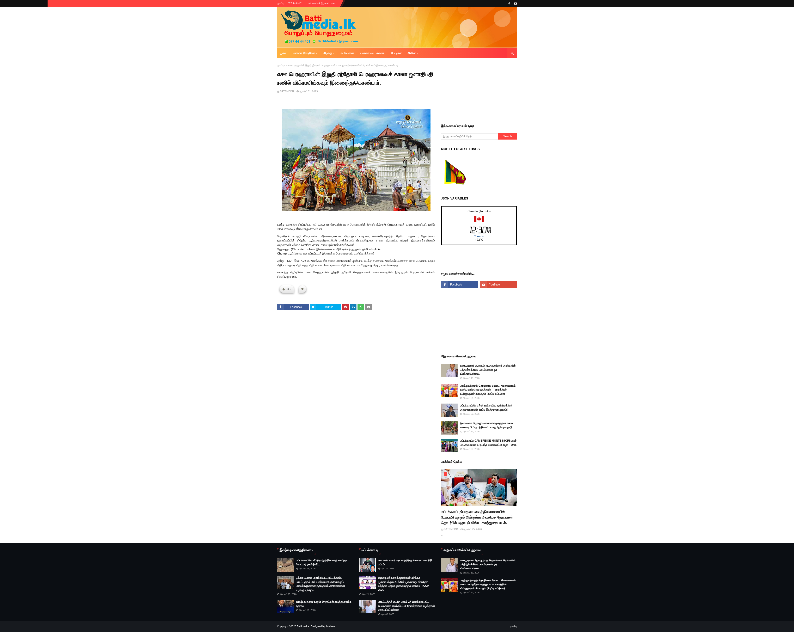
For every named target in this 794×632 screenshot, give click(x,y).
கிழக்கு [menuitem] (328, 53)
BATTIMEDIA (287, 91)
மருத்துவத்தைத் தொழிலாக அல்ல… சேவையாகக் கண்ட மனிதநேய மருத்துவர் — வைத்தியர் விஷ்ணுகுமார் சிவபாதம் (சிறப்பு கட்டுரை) (488, 389)
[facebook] (509, 3)
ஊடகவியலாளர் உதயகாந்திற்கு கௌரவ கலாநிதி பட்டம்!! (405, 562)
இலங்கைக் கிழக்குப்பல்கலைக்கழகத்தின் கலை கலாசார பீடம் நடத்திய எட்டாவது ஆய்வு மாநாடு (486, 425)
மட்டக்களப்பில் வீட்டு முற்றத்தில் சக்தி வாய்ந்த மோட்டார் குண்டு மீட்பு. (321, 562)
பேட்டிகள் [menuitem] (396, 53)
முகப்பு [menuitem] (283, 53)
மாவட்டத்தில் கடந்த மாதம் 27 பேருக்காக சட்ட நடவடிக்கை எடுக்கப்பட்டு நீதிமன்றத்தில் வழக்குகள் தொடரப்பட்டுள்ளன (406, 605)
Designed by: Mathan (322, 626)
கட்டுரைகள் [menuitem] (347, 53)
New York (479, 236)
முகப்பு (280, 3)
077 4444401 (295, 3)
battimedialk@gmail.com (321, 3)
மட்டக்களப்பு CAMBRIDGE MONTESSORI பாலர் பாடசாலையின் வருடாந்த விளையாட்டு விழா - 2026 (488, 442)
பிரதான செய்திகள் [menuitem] (304, 53)
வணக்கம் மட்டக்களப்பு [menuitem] (372, 53)
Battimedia (303, 626)
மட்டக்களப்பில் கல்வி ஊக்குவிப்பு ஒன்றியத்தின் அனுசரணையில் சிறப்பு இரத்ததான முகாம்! (486, 407)
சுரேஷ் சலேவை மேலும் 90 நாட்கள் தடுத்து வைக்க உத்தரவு (324, 603)
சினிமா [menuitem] (412, 53)
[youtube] (515, 3)
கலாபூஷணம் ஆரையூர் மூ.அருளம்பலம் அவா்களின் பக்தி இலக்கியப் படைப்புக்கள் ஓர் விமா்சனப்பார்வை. (488, 369)
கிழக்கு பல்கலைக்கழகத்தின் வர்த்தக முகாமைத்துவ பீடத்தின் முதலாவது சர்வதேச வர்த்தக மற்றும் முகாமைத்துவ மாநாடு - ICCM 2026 (403, 583)
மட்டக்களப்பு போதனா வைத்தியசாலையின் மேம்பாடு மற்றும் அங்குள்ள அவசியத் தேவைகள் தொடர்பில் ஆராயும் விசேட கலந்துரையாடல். (477, 517)
